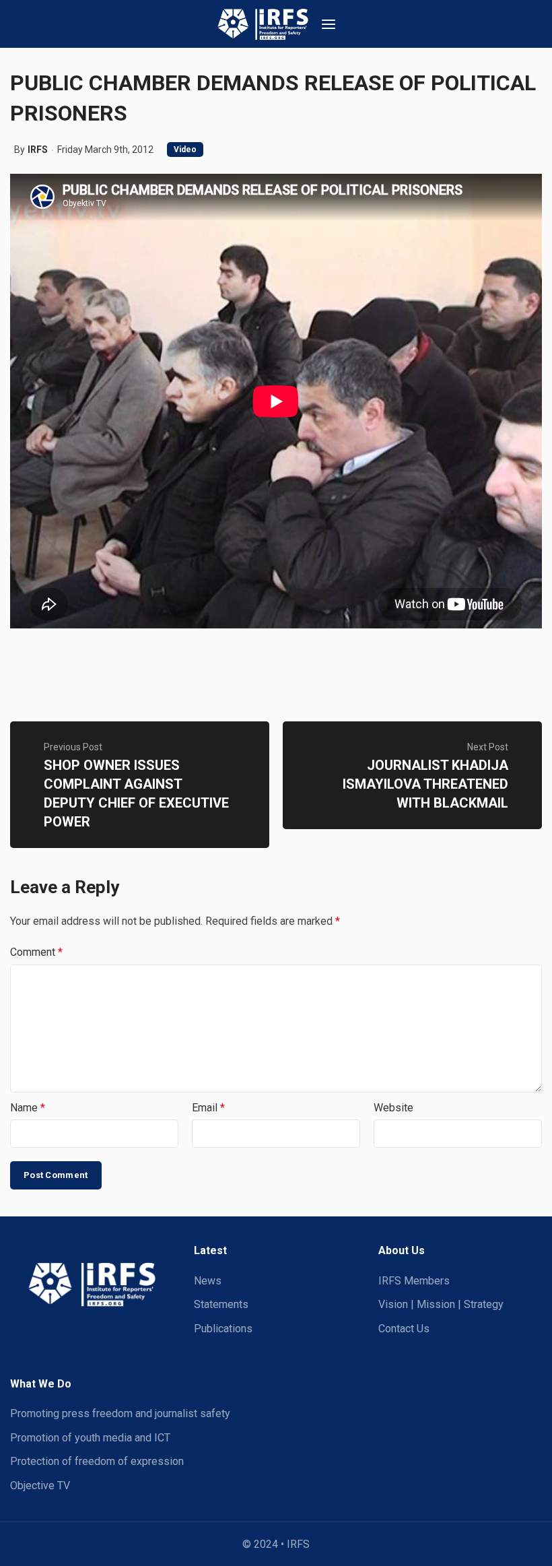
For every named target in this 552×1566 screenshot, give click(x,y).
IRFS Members (414, 1280)
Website (393, 1107)
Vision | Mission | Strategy (441, 1304)
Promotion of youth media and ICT (90, 1437)
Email (208, 1107)
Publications (223, 1328)
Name (27, 1107)
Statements (221, 1304)
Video (185, 149)
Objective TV (40, 1485)
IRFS (38, 149)
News (207, 1280)
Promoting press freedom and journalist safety (120, 1413)
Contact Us (403, 1328)
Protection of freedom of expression (97, 1461)
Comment (36, 952)
